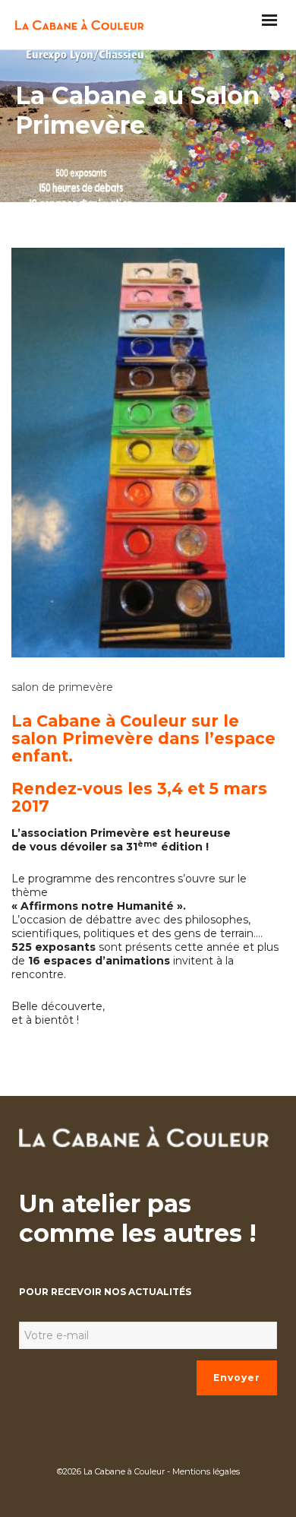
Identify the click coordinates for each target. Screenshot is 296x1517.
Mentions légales (206, 1471)
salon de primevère (62, 687)
